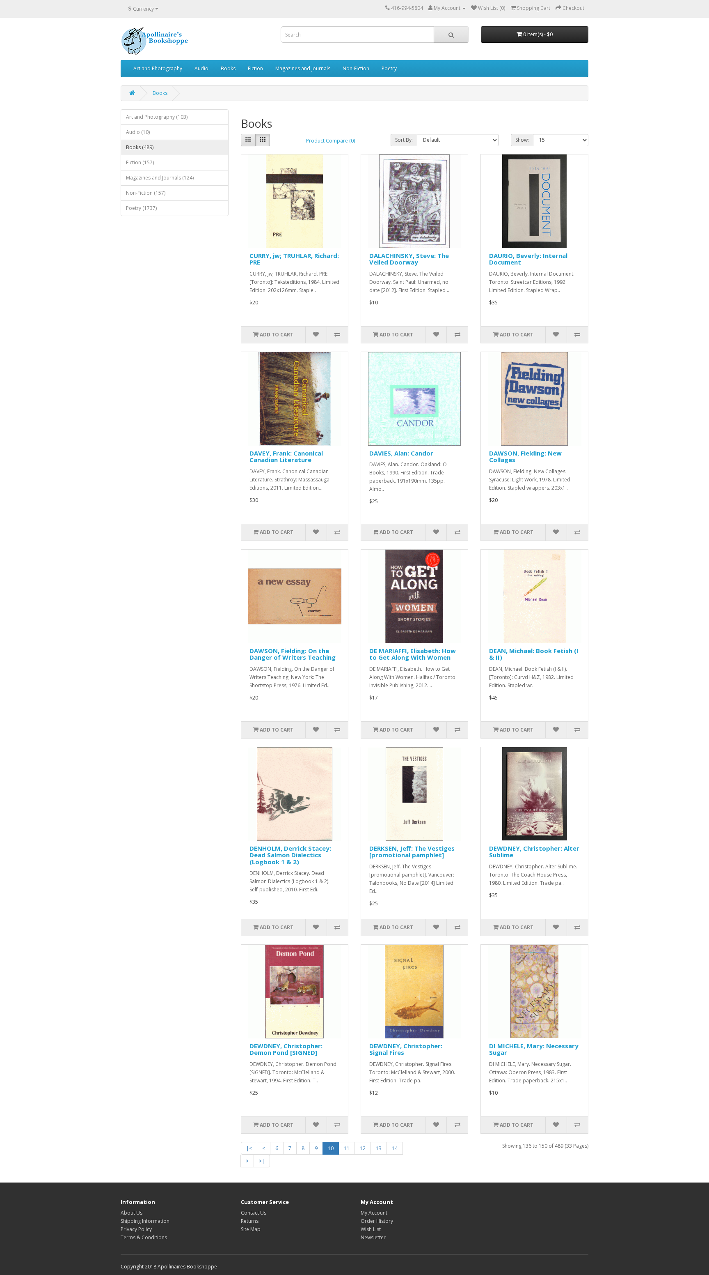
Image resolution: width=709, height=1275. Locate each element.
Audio (201, 68)
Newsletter (373, 1237)
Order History (377, 1220)
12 (363, 1148)
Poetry (389, 68)
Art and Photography (157, 68)
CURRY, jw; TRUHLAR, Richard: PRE (294, 259)
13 (379, 1148)
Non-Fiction (356, 68)
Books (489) (139, 147)
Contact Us (253, 1212)
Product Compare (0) (330, 140)
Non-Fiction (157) (145, 192)
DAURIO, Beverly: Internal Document (528, 259)
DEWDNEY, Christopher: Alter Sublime (534, 851)
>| (262, 1161)
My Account (374, 1212)
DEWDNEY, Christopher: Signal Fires (405, 1049)
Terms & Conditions (144, 1237)
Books (228, 68)
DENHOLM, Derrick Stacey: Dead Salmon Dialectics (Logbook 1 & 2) (290, 855)
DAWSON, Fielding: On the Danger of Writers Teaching (292, 654)
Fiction (255, 68)
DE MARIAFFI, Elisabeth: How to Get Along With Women (412, 654)
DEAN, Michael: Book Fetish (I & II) (534, 654)
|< (249, 1148)
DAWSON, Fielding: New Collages (525, 456)
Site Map (251, 1229)
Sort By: (404, 139)
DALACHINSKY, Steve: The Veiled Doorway (409, 259)
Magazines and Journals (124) (160, 177)
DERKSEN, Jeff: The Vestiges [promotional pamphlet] (412, 851)
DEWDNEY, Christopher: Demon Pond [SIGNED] (285, 1049)
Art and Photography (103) (157, 116)
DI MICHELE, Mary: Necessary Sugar (534, 1049)
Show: (522, 139)
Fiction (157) (140, 162)
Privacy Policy (136, 1229)
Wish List (371, 1229)
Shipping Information (145, 1220)
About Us (131, 1212)
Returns (249, 1220)
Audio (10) (138, 132)
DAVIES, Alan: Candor (401, 453)
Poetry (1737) (141, 208)
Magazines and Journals (302, 68)
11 (347, 1148)
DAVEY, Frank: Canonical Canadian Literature (286, 456)
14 (395, 1148)
